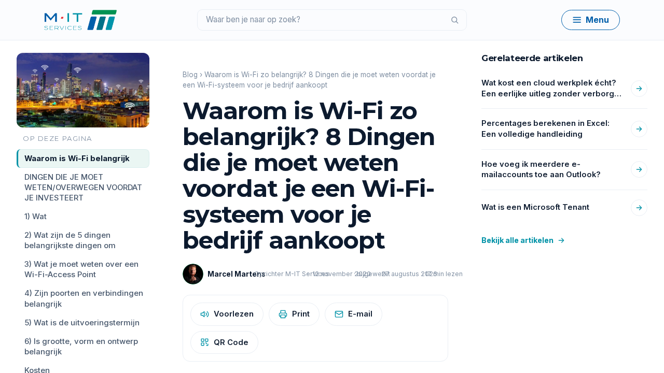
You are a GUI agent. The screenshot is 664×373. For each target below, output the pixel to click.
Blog (190, 74)
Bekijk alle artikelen (517, 240)
